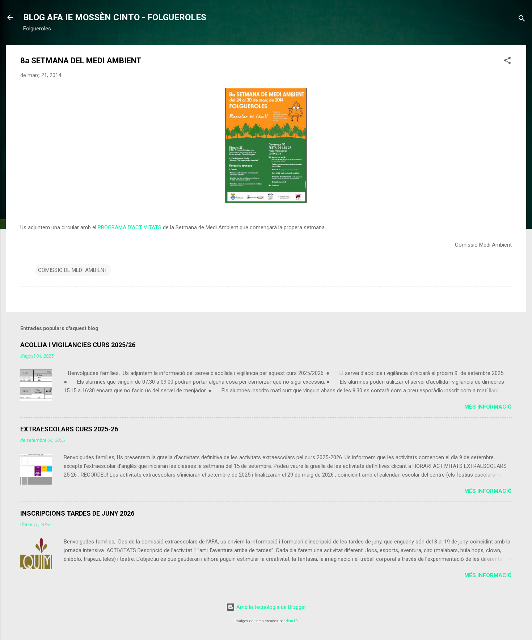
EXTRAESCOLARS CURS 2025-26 (69, 429)
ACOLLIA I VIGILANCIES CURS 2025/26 (77, 345)
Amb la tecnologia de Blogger (270, 607)
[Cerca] (522, 20)
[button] (507, 61)
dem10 (291, 621)
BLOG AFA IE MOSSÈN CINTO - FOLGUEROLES (114, 17)
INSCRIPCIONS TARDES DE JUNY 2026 (77, 513)
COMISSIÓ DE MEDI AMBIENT (72, 270)
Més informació (488, 407)
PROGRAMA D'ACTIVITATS (129, 227)
